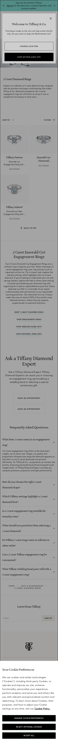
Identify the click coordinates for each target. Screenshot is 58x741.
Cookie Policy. (42, 708)
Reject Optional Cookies (29, 727)
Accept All (29, 736)
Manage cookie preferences (29, 718)
